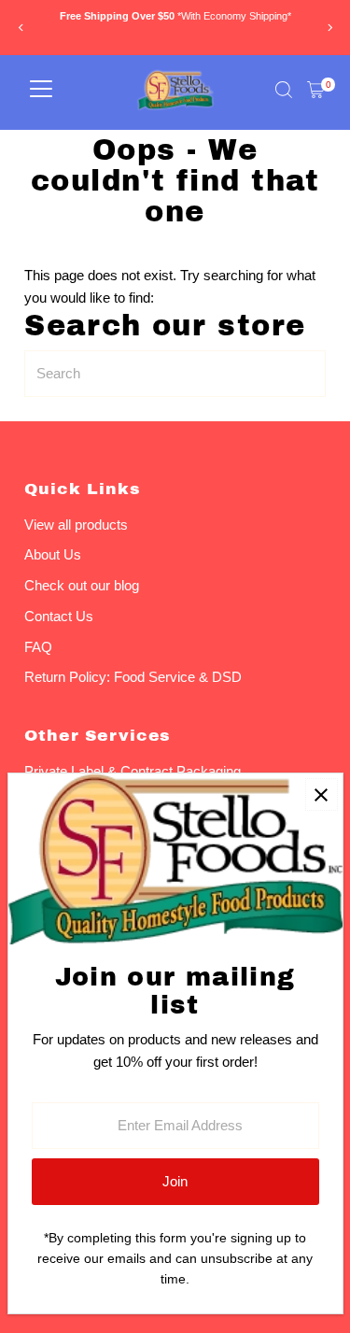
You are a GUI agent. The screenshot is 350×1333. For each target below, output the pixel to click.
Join (175, 1181)
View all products (76, 524)
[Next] (329, 28)
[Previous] (21, 28)
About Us (52, 554)
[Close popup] (321, 794)
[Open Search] (283, 89)
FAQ (38, 647)
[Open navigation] (41, 89)
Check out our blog (81, 585)
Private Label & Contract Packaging (132, 771)
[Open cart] (316, 89)
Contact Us (58, 616)
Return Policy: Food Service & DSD (133, 677)
